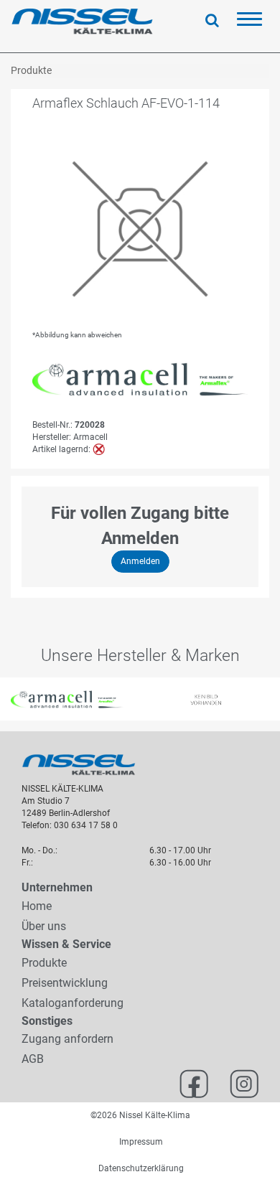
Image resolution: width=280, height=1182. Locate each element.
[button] (7, 699)
